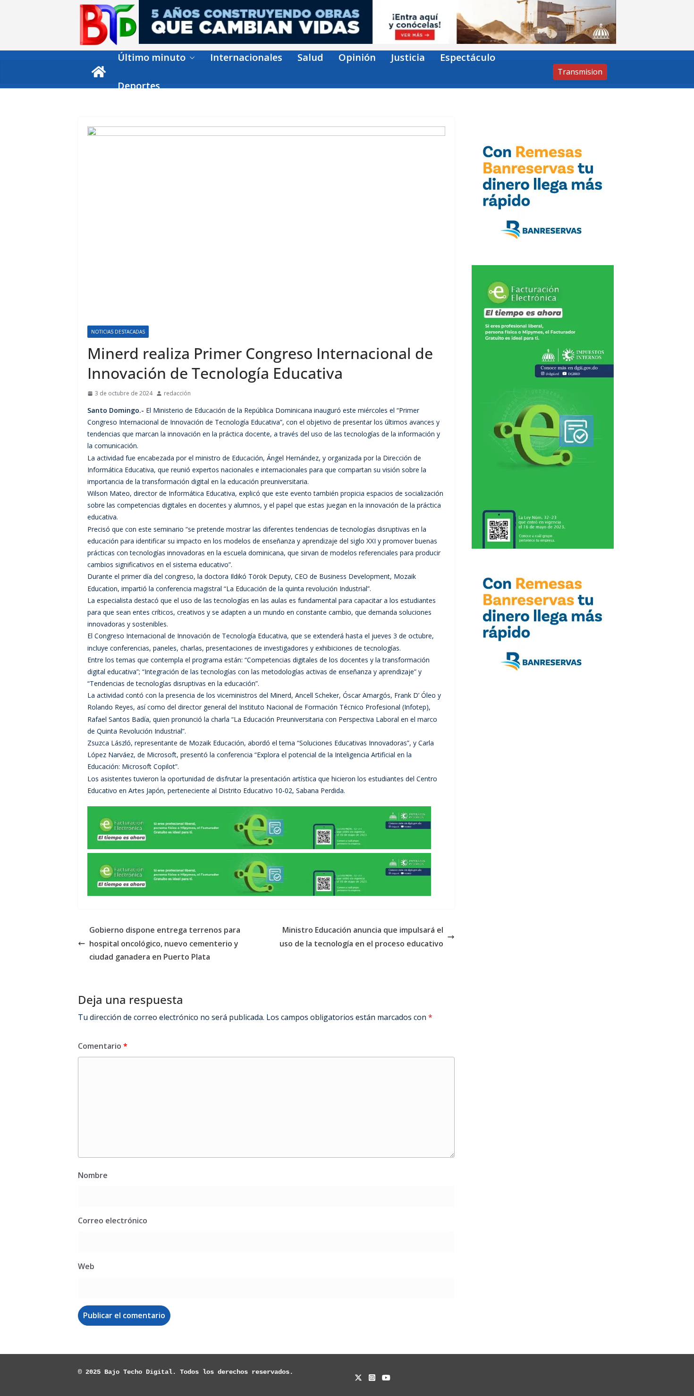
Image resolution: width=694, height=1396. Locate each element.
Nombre (93, 1175)
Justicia (408, 57)
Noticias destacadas (118, 331)
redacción (177, 393)
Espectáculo (467, 57)
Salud (310, 57)
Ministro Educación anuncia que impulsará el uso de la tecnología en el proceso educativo (361, 937)
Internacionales (246, 57)
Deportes (139, 85)
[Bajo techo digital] (98, 71)
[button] (190, 57)
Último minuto (152, 57)
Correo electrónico (112, 1220)
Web (86, 1266)
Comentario (102, 1046)
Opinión (357, 57)
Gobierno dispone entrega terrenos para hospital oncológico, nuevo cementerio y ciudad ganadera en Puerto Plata (164, 943)
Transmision (580, 72)
